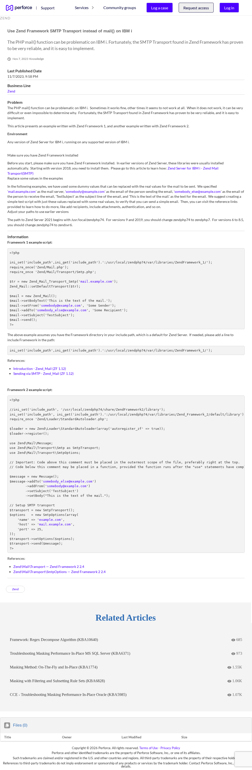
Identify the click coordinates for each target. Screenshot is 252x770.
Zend (11, 91)
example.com (50, 520)
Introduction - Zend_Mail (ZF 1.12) (39, 368)
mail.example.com (22, 191)
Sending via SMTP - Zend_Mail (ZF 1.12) (43, 373)
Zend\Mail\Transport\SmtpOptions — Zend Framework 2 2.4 (59, 572)
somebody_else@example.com (197, 191)
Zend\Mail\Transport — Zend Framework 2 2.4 (48, 566)
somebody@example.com (85, 191)
